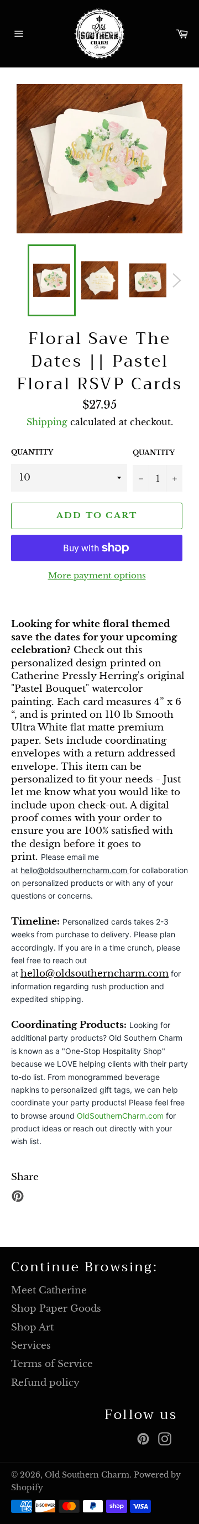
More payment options (97, 575)
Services (31, 1345)
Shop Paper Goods (56, 1308)
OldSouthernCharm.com (120, 1115)
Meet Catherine (49, 1290)
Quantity (32, 452)
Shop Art (32, 1327)
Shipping (47, 421)
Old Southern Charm (87, 1475)
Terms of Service (52, 1364)
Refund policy (45, 1383)
